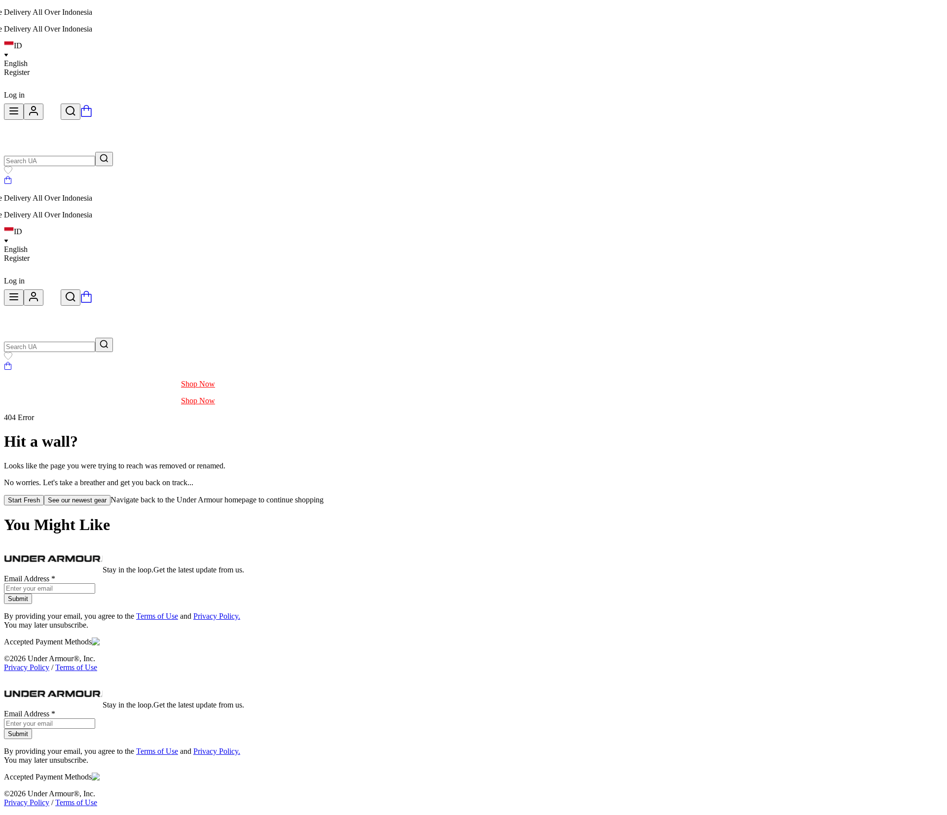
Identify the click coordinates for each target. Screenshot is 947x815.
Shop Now (198, 384)
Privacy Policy (26, 667)
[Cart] (8, 181)
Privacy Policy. (216, 616)
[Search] (70, 112)
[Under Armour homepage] (52, 114)
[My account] (33, 112)
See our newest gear (77, 500)
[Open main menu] (14, 112)
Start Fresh (24, 500)
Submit (18, 598)
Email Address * (29, 578)
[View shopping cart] (86, 114)
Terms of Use (157, 616)
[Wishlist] (8, 171)
